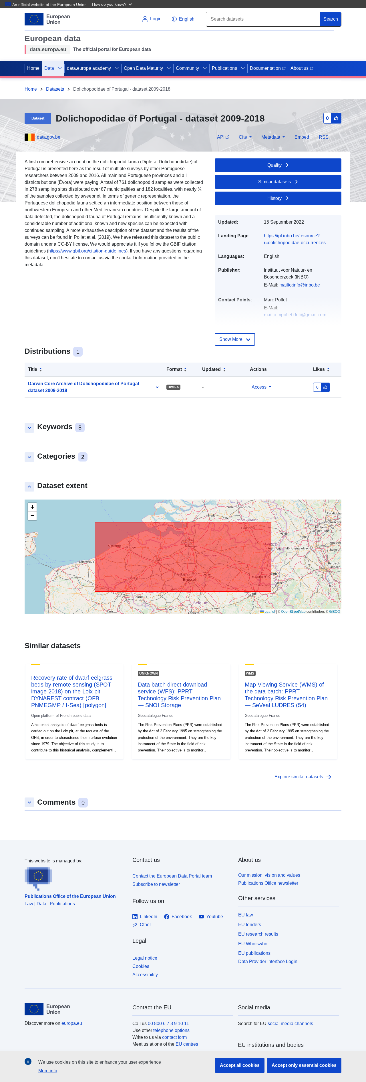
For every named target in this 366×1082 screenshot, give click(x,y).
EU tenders (249, 924)
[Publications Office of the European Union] (75, 877)
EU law (245, 914)
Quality (274, 165)
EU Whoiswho (252, 943)
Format (174, 369)
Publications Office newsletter (268, 883)
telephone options (171, 1030)
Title (32, 369)
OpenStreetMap (293, 611)
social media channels (290, 1023)
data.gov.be (48, 137)
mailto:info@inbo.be (299, 285)
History (274, 198)
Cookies (140, 966)
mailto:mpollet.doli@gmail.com (295, 314)
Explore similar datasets (303, 776)
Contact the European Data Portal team (172, 876)
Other (145, 924)
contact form (174, 1037)
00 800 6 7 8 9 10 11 (168, 1023)
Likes (319, 369)
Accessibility (145, 974)
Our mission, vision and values (269, 875)
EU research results (258, 934)
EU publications (254, 953)
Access (259, 387)
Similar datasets (274, 181)
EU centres (187, 1044)
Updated (211, 369)
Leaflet (269, 611)
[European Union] (75, 1009)
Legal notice (144, 958)
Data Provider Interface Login (267, 961)
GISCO (334, 611)
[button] (112, 4)
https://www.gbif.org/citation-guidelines (87, 250)
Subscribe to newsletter (156, 884)
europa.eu (71, 1023)
